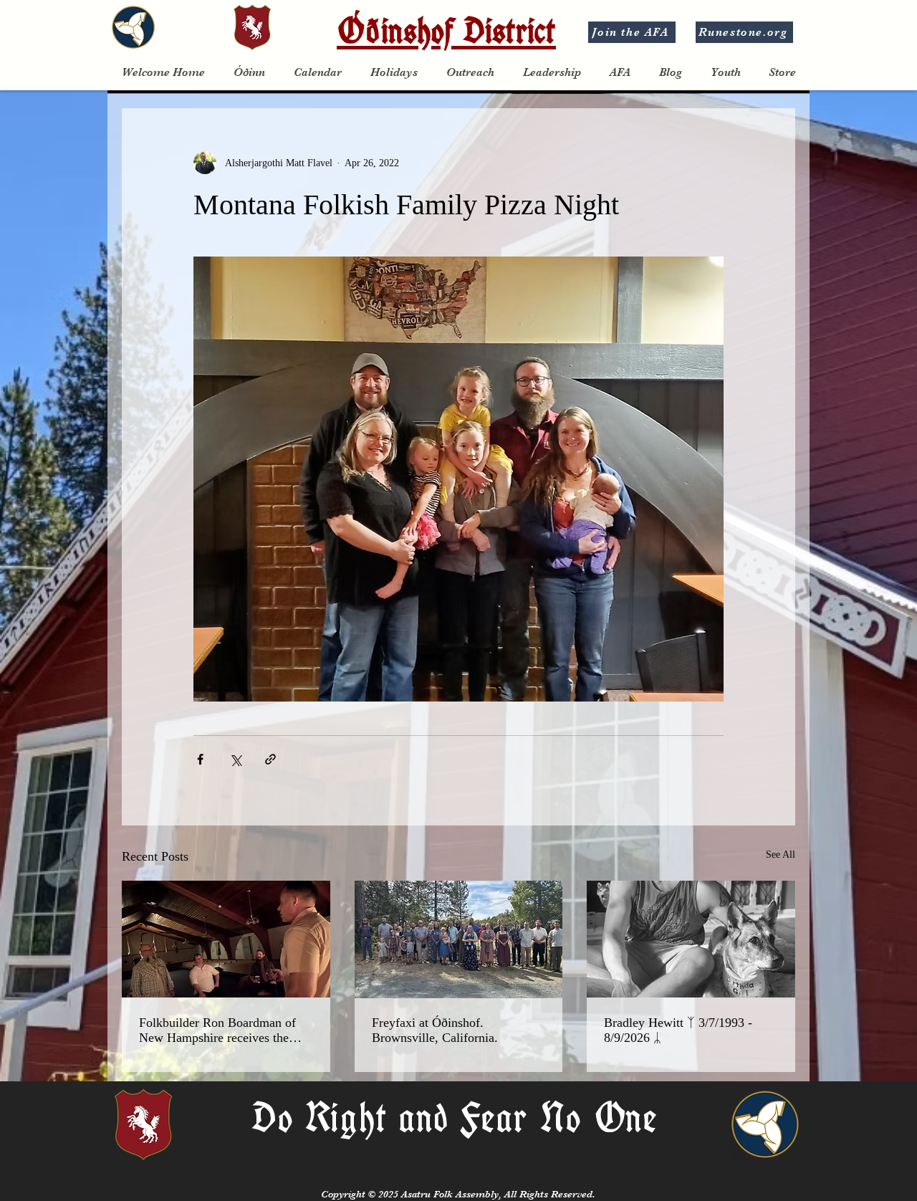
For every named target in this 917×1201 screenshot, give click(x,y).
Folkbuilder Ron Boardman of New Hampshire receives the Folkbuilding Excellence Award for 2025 (220, 1030)
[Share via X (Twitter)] (235, 759)
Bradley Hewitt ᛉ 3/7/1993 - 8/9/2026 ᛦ (678, 1030)
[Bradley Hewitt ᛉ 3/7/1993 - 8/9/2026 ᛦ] (691, 939)
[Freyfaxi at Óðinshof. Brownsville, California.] (459, 939)
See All (780, 854)
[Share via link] (270, 759)
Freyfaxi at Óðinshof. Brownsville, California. (435, 1030)
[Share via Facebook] (200, 759)
